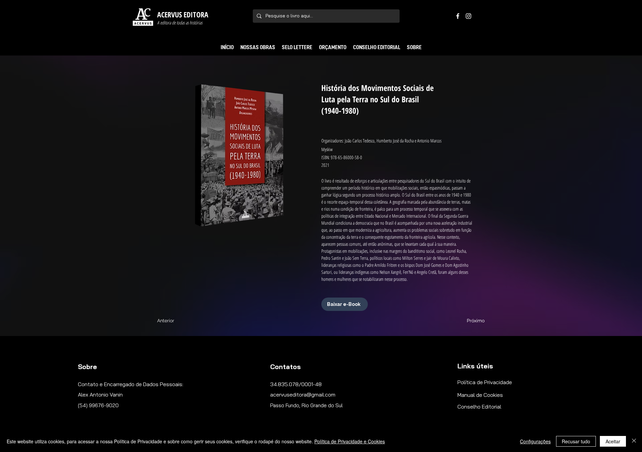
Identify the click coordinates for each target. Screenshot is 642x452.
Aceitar (613, 441)
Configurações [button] (535, 441)
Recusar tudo (576, 441)
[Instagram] (468, 16)
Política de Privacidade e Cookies (349, 441)
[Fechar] (634, 441)
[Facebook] (457, 16)
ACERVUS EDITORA (182, 14)
